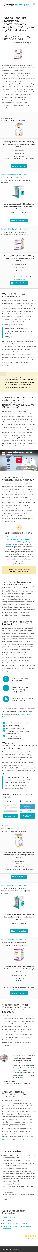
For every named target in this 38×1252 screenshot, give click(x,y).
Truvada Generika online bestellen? (15, 1223)
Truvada (27, 1136)
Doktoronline (9, 801)
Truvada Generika (9, 1220)
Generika (5, 1139)
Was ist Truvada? (9, 1217)
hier (21, 1078)
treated (31, 1068)
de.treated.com (26, 801)
